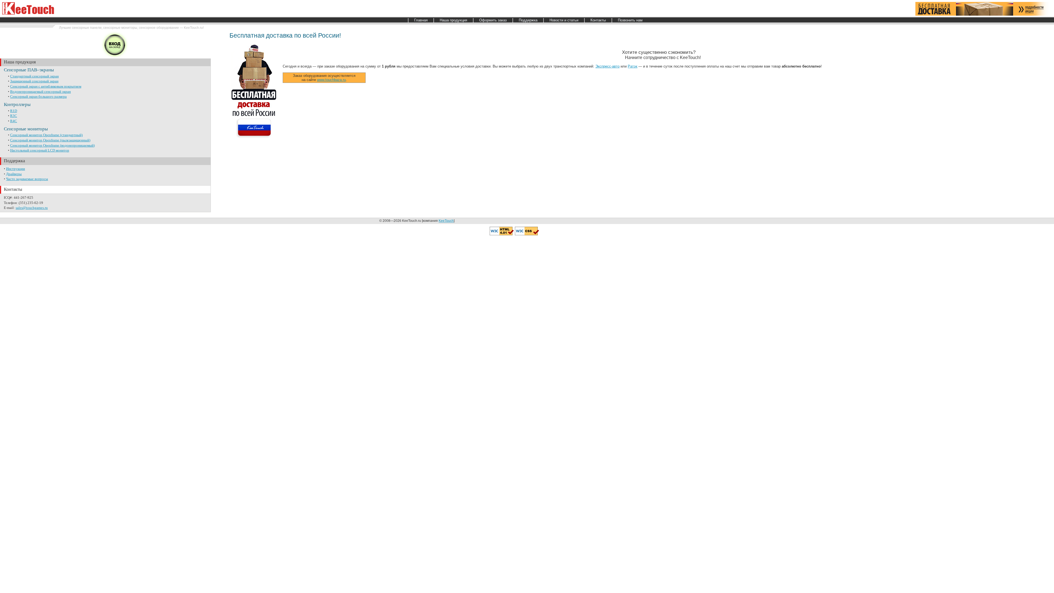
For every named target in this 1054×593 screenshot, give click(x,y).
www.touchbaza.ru (331, 80)
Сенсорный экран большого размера (38, 96)
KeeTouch (446, 221)
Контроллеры (17, 104)
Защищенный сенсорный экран (34, 81)
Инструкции (15, 169)
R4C (13, 121)
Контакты (598, 20)
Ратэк (632, 66)
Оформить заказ (493, 20)
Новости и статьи (564, 20)
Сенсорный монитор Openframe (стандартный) (46, 135)
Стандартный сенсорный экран (34, 76)
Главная (421, 20)
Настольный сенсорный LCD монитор (39, 150)
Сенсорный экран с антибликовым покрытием (45, 86)
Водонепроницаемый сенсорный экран (40, 91)
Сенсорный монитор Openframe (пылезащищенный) (50, 140)
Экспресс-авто (607, 66)
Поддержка (528, 20)
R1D (13, 111)
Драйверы (14, 174)
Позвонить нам (630, 20)
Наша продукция (453, 20)
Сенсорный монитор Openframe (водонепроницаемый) (52, 145)
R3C (13, 116)
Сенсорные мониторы (26, 129)
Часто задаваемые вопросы (27, 179)
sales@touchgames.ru (32, 208)
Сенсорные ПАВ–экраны (29, 69)
